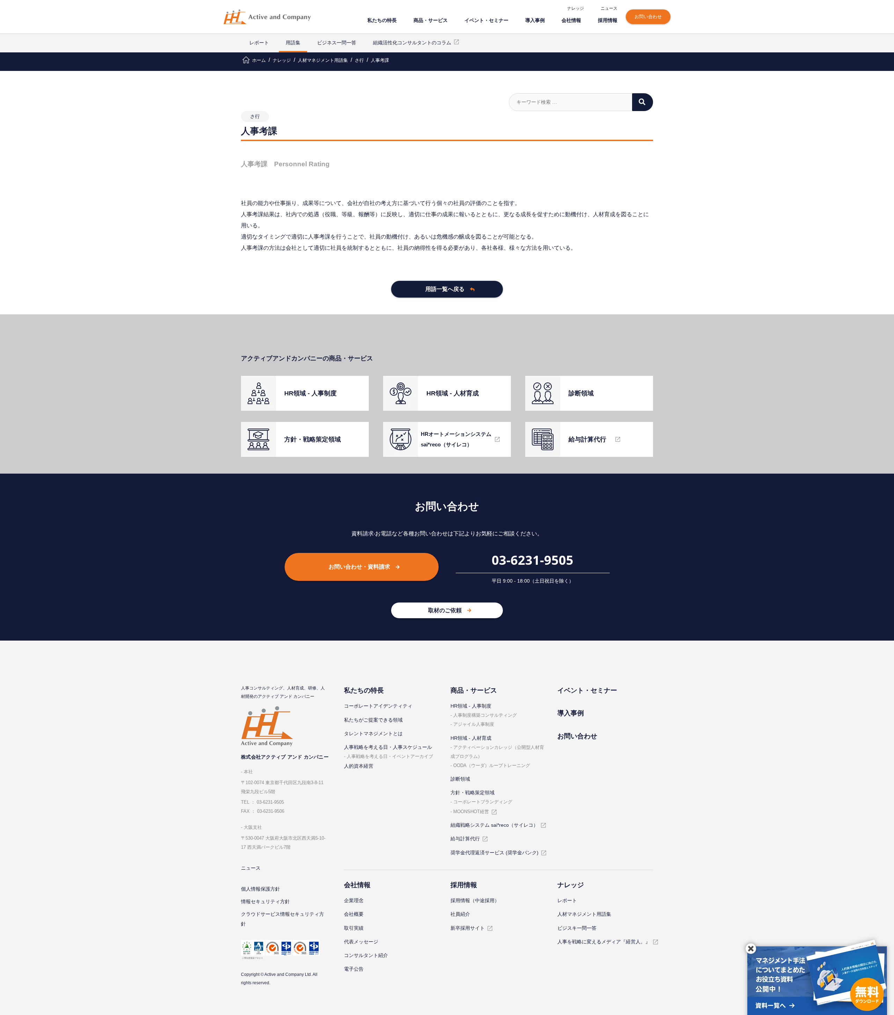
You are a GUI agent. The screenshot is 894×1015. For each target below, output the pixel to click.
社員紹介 (460, 914)
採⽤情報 (607, 20)
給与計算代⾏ (465, 838)
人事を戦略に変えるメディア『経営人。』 (603, 941)
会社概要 (354, 914)
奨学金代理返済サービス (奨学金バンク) (494, 852)
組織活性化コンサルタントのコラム (412, 42)
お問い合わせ (648, 16)
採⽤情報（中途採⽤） (474, 900)
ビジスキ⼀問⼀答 (576, 928)
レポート (259, 42)
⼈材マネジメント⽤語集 (584, 914)
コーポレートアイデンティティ (378, 706)
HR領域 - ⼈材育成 (470, 738)
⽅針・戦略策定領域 (472, 792)
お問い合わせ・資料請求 (359, 567)
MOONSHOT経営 (471, 811)
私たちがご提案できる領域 (373, 720)
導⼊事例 (535, 20)
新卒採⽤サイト (467, 928)
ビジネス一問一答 (336, 42)
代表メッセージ (361, 941)
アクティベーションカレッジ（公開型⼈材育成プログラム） (497, 752)
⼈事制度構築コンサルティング (485, 715)
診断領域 (460, 779)
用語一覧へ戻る (444, 289)
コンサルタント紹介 (366, 955)
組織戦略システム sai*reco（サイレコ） (494, 825)
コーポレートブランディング (482, 801)
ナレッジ (575, 8)
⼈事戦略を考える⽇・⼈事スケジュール (388, 747)
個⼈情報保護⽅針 (260, 889)
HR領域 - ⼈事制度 (470, 706)
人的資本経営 (358, 766)
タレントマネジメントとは (373, 733)
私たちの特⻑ (382, 20)
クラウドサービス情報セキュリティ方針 (282, 919)
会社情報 (571, 20)
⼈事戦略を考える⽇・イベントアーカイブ (390, 756)
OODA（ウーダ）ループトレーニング (491, 765)
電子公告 (354, 969)
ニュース (609, 8)
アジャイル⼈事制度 (473, 724)
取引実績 (354, 928)
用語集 (293, 42)
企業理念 (354, 900)
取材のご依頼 (445, 610)
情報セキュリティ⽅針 (265, 901)
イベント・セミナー (486, 20)
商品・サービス (430, 20)
